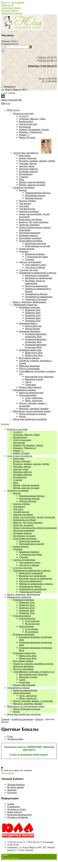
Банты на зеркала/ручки (25, 690)
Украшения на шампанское (38, 296)
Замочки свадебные (23, 514)
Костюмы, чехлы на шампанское (35, 282)
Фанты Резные (32, 328)
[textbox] (15, 46)
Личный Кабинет (10, 10)
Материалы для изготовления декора (25, 706)
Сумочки (17, 480)
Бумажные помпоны (23, 599)
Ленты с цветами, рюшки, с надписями (33, 701)
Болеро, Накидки (21, 461)
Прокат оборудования (24, 685)
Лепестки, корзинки (23, 525)
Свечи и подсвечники (24, 559)
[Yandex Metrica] (10, 858)
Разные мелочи (20, 546)
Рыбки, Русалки (21, 453)
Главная (5, 719)
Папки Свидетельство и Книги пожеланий (35, 528)
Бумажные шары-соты (24, 653)
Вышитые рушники (35, 254)
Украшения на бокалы (36, 294)
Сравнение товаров (11, 8)
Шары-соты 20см (33, 352)
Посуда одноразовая (23, 669)
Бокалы (17, 493)
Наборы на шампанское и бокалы (36, 583)
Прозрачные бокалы (35, 195)
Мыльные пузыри (34, 379)
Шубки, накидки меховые (26, 485)
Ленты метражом (21, 693)
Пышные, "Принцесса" (25, 448)
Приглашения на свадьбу (37, 246)
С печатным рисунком (36, 256)
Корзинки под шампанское (38, 278)
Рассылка (12, 792)
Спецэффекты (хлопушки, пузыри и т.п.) (34, 671)
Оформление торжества (19, 597)
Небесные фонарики (23, 666)
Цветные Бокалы (33, 198)
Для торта (18, 509)
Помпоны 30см (32, 318)
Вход (3, 2)
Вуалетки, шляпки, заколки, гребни (31, 464)
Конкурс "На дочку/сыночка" (28, 522)
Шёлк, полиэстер (33, 400)
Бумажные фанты (22, 615)
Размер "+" (18, 450)
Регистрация (17, 2)
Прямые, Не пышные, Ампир (28, 445)
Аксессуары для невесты (19, 456)
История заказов (15, 787)
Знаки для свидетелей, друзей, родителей (34, 517)
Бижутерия (18, 458)
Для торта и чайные (35, 267)
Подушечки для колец (24, 536)
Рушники (18, 549)
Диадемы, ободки (22, 466)
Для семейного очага (35, 264)
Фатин (16, 711)
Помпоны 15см (32, 310)
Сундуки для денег (22, 567)
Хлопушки (30, 384)
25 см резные (31, 629)
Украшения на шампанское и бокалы (31, 570)
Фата (15, 482)
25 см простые (32, 621)
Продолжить (7, 773)
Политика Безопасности (19, 814)
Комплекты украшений (37, 275)
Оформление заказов (11, 13)
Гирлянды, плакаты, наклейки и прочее (33, 663)
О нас (10, 736)
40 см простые (32, 623)
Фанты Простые (33, 326)
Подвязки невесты (22, 474)
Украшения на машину (18, 687)
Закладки (12, 790)
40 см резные (31, 631)
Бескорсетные (20, 437)
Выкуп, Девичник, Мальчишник (23, 594)
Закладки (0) (7, 5)
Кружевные (19, 442)
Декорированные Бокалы (38, 192)
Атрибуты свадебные (18, 490)
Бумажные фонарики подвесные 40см (35, 345)
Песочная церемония (23, 530)
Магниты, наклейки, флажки (28, 703)
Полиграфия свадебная (24, 538)
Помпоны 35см (32, 320)
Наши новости (14, 812)
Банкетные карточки (35, 243)
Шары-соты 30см (33, 355)
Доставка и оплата (16, 809)
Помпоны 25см (32, 315)
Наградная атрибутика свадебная (24, 714)
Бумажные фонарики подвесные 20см (35, 335)
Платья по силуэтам (17, 429)
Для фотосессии (21, 512)
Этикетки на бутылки (36, 299)
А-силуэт (17, 432)
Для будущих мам (22, 440)
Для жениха (19, 506)
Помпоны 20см (32, 312)
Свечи (28, 382)
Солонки (29, 259)
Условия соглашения (17, 817)
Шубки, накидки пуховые (26, 488)
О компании (13, 806)
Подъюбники (20, 477)
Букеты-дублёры (21, 504)
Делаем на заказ (15, 739)
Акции (10, 804)
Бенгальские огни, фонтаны (39, 376)
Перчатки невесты (22, 472)
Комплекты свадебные (24, 520)
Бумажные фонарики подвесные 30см (35, 340)
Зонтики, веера (20, 469)
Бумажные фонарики (24, 634)
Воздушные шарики (23, 661)
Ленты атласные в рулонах (26, 709)
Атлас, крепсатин (34, 398)
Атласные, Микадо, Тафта (26, 434)
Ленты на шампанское (36, 286)
